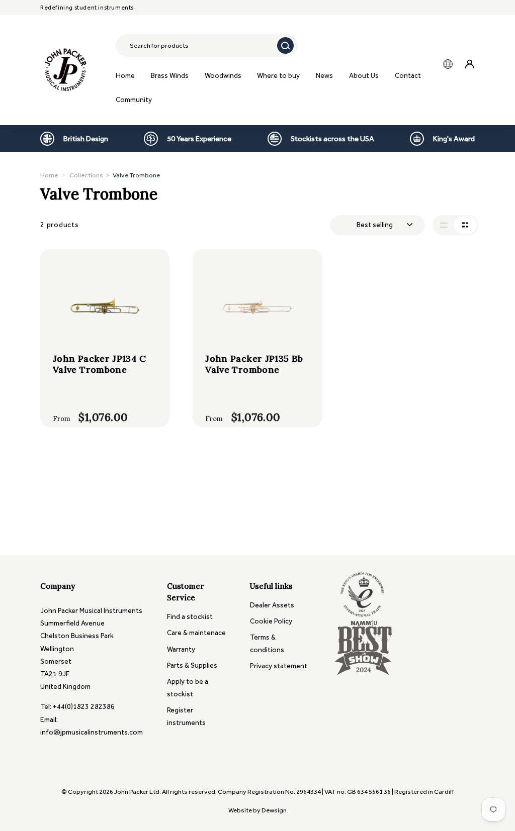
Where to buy (278, 75)
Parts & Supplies (192, 665)
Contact (408, 75)
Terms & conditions (267, 643)
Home (125, 75)
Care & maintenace (196, 633)
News (324, 75)
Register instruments (186, 716)
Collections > (114, 175)
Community (134, 99)
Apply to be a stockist (187, 687)
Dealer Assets (272, 605)
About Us (364, 75)
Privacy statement (278, 666)
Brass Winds (170, 75)
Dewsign (274, 810)
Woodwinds (223, 75)
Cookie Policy (271, 621)
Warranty (181, 649)
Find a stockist (190, 616)
